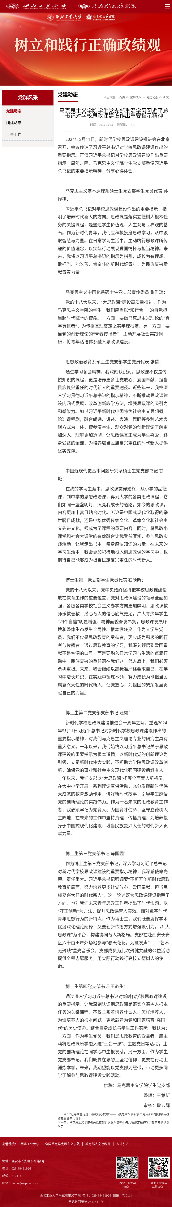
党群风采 (136, 97)
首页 (122, 97)
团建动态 (13, 123)
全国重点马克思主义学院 (62, 1144)
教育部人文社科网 (98, 1144)
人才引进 (122, 1144)
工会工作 (13, 134)
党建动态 (13, 111)
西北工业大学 (30, 1144)
